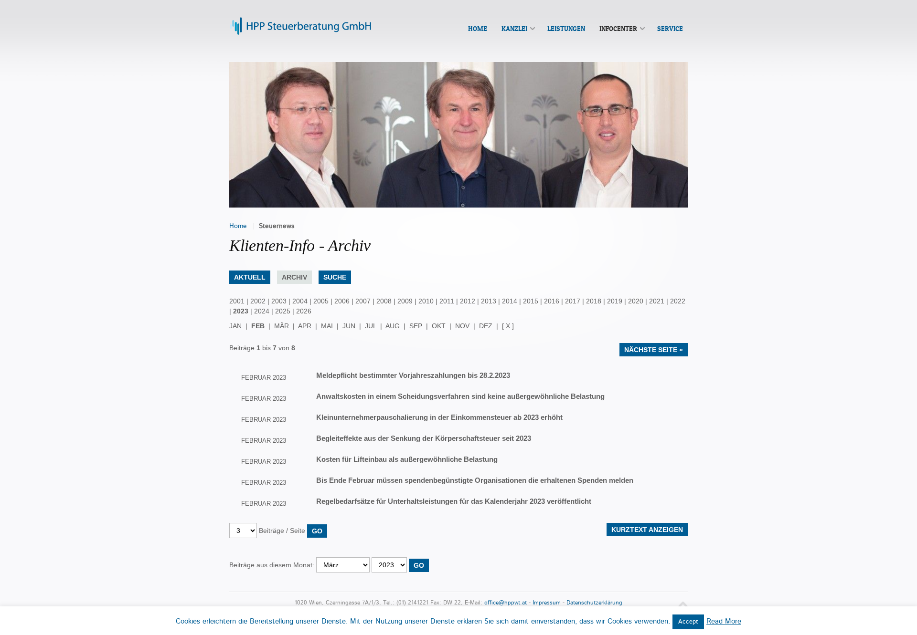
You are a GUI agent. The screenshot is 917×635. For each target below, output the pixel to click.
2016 (551, 301)
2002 (258, 301)
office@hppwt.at (505, 603)
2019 (614, 301)
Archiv (294, 277)
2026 (303, 311)
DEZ (485, 326)
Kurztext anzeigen (647, 529)
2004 (300, 301)
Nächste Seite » (653, 350)
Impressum (547, 603)
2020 (635, 301)
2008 (384, 301)
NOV (462, 326)
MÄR (281, 326)
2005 (321, 301)
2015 (530, 301)
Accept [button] (688, 621)
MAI (327, 326)
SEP (415, 326)
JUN (348, 326)
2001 (237, 301)
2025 (282, 311)
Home (238, 226)
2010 (426, 301)
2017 (572, 301)
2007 (363, 301)
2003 (279, 301)
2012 (467, 301)
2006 (342, 301)
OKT (439, 326)
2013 (488, 301)
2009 (405, 301)
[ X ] (508, 326)
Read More (723, 621)
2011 (446, 301)
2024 (261, 311)
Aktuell (250, 277)
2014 (509, 301)
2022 (677, 301)
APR (304, 326)
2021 (656, 301)
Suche (334, 277)
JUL (370, 326)
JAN (235, 326)
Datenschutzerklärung (594, 603)
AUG (392, 326)
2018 (593, 301)
